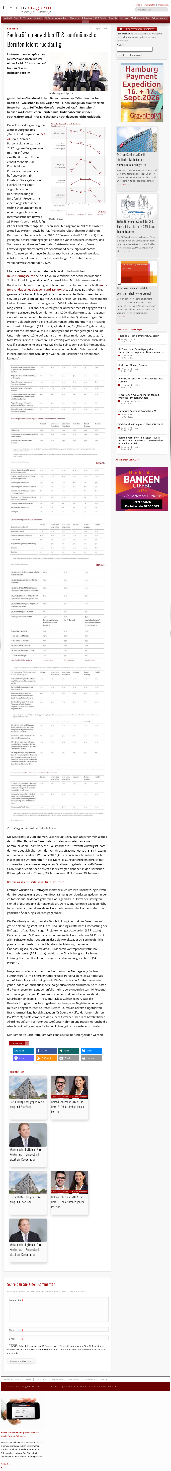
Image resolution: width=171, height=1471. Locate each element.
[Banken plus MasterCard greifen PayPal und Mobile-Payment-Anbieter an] (22, 1411)
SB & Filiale (100, 17)
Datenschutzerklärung (49, 1379)
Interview (87, 17)
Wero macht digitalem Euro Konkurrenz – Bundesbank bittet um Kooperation (26, 1154)
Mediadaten (149, 4)
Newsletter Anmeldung (17, 1379)
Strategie (74, 17)
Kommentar (16, 1300)
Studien (38, 17)
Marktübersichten (140, 17)
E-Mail (121, 45)
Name (16, 1330)
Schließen (5, 1464)
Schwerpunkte (159, 17)
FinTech (49, 17)
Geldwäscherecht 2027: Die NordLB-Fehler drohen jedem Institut (67, 1107)
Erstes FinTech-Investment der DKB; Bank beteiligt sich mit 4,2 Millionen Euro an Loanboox (135, 226)
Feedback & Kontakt (96, 1379)
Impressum (163, 4)
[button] (85, 21)
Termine (27, 17)
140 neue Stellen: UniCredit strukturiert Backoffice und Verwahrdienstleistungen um (131, 159)
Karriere (124, 17)
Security (113, 17)
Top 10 (17, 17)
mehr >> (127, 184)
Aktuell (8, 17)
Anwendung (61, 17)
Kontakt (138, 4)
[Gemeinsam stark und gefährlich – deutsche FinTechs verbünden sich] (137, 273)
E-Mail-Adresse (16, 1341)
